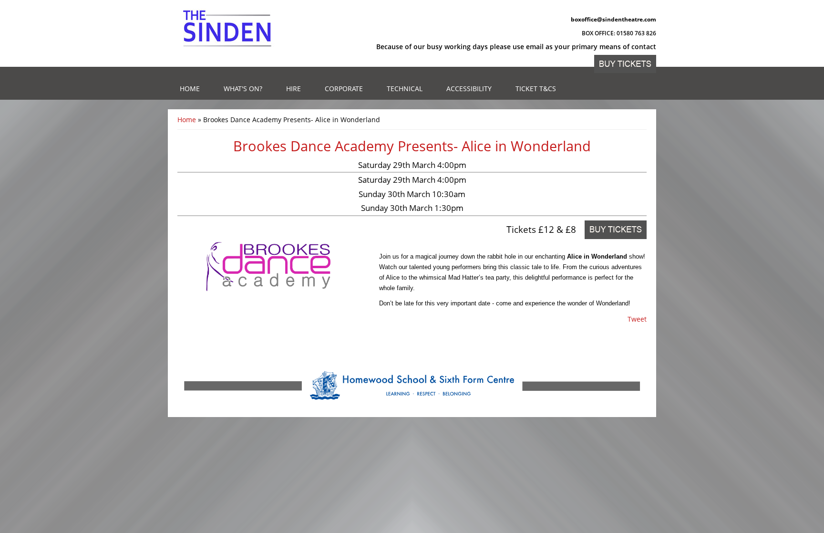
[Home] (227, 28)
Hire (293, 88)
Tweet (637, 319)
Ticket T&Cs (535, 88)
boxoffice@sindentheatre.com (613, 19)
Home (190, 88)
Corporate (344, 88)
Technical (404, 88)
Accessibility (469, 88)
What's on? (243, 88)
